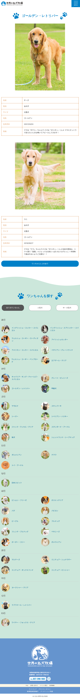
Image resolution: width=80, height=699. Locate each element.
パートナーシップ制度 (46, 691)
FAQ (27, 685)
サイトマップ (32, 689)
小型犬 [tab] (40, 308)
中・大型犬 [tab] (67, 308)
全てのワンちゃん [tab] (13, 308)
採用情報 (51, 685)
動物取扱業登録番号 (32, 691)
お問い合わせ (34, 685)
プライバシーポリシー (45, 689)
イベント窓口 (43, 685)
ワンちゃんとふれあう (40, 264)
